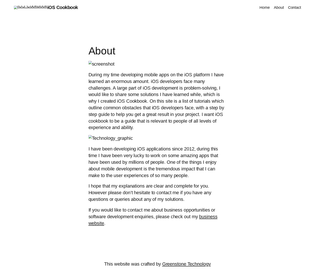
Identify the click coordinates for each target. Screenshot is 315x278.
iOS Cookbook (62, 7)
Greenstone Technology (186, 264)
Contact (294, 7)
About (279, 7)
